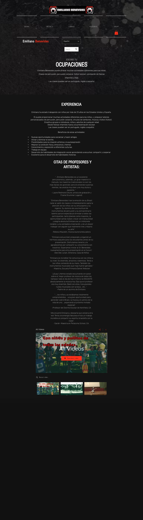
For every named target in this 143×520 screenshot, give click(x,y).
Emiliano (36, 41)
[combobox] (71, 49)
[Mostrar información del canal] (105, 329)
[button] (50, 26)
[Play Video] (48, 388)
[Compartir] (100, 329)
